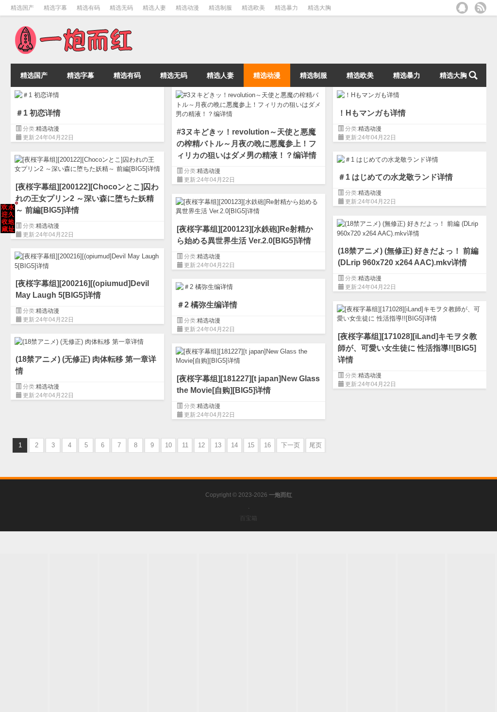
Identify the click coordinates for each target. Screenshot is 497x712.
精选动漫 (187, 7)
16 (267, 445)
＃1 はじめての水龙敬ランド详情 (395, 177)
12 (201, 445)
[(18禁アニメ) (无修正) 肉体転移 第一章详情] (87, 340)
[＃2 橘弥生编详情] (248, 285)
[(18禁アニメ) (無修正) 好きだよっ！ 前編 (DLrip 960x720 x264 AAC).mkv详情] (409, 227)
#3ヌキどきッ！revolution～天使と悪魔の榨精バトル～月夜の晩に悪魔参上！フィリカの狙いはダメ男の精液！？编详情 (246, 143)
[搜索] (473, 75)
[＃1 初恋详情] (87, 93)
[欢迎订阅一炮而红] (480, 8)
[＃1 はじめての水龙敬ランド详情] (409, 158)
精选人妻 (154, 7)
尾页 (315, 445)
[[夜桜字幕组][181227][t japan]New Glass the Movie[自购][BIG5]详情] (248, 354)
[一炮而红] (73, 28)
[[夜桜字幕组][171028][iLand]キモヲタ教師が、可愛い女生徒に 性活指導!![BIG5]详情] (409, 312)
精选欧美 (253, 7)
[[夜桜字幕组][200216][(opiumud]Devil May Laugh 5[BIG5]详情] (87, 259)
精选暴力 (286, 7)
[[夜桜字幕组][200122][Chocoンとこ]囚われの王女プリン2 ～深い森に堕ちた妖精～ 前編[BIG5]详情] (87, 163)
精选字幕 (55, 7)
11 (185, 445)
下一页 (290, 445)
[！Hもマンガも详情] (409, 93)
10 (168, 445)
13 (218, 445)
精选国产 (22, 7)
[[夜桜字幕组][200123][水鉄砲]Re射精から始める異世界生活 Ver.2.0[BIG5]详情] (248, 205)
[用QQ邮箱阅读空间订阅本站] (462, 8)
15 (251, 445)
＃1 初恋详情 (38, 113)
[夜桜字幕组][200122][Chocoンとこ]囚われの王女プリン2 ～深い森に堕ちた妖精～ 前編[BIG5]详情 (87, 198)
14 (234, 445)
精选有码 (88, 7)
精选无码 (121, 7)
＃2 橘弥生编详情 (207, 305)
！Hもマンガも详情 (372, 113)
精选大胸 (319, 7)
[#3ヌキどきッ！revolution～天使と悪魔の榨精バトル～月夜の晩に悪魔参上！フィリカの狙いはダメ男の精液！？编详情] (248, 103)
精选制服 (220, 7)
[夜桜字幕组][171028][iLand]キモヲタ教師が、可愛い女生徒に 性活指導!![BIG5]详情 (407, 348)
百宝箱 (248, 518)
